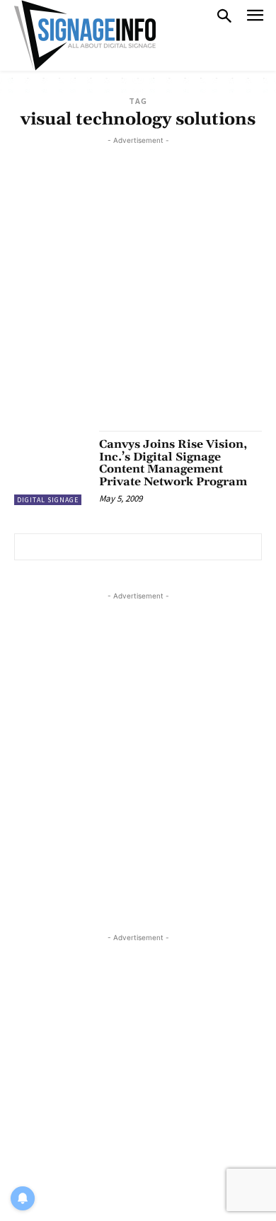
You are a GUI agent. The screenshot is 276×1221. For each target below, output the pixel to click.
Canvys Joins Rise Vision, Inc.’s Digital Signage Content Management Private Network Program (173, 463)
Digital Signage (48, 499)
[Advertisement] (138, 286)
